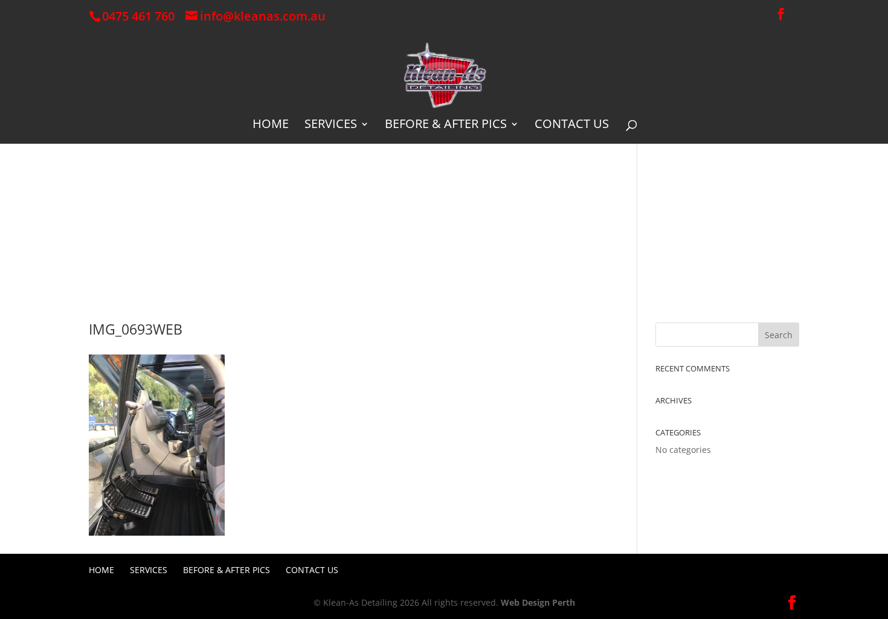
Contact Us (572, 126)
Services (330, 126)
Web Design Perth (538, 602)
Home (271, 126)
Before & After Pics (446, 126)
